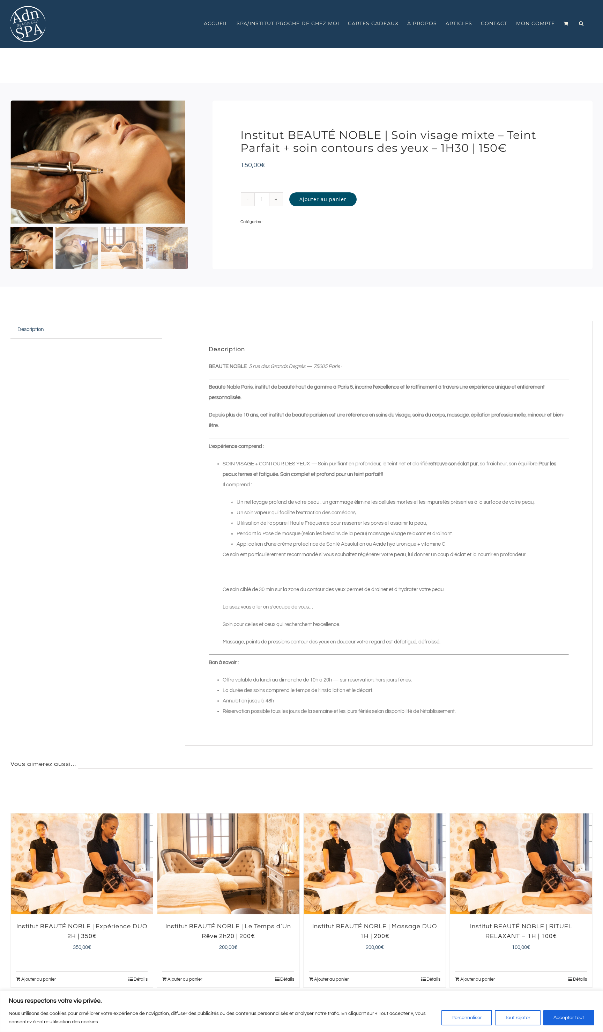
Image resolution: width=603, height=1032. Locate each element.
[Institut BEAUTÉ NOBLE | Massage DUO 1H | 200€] (375, 863)
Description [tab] (30, 329)
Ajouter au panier (323, 199)
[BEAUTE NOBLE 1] (99, 162)
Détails (141, 979)
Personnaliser (467, 1017)
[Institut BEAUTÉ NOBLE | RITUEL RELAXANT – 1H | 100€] (521, 863)
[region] (301, 1011)
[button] (581, 23)
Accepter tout (568, 1017)
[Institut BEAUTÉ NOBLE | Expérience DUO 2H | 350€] (82, 863)
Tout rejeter (517, 1017)
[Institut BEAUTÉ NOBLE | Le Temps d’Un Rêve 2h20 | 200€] (228, 863)
